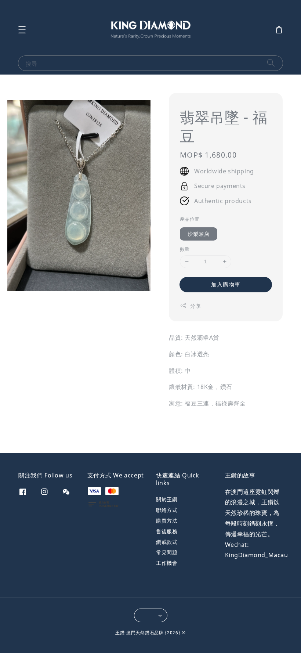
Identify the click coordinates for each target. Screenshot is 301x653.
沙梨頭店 (199, 233)
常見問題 (166, 552)
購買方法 (166, 520)
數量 (185, 249)
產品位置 (190, 219)
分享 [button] (195, 305)
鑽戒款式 (166, 541)
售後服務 (166, 531)
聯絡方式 (166, 509)
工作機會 (166, 562)
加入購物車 (225, 284)
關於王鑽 (166, 499)
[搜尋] (271, 63)
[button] (22, 30)
